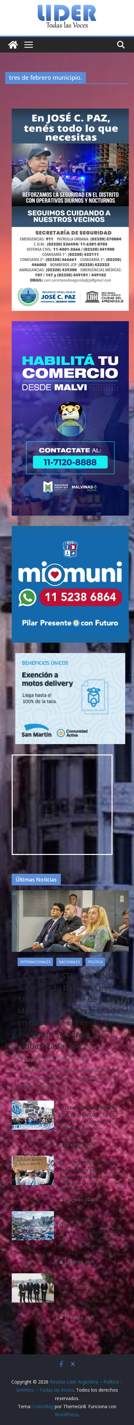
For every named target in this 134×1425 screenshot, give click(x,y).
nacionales (69, 962)
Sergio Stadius (73, 1059)
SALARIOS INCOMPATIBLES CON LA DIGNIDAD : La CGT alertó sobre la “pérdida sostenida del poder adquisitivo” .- (88, 1121)
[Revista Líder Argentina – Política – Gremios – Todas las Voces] (13, 45)
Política (95, 962)
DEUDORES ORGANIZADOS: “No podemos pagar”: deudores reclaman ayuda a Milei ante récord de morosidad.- (89, 1176)
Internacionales (35, 962)
